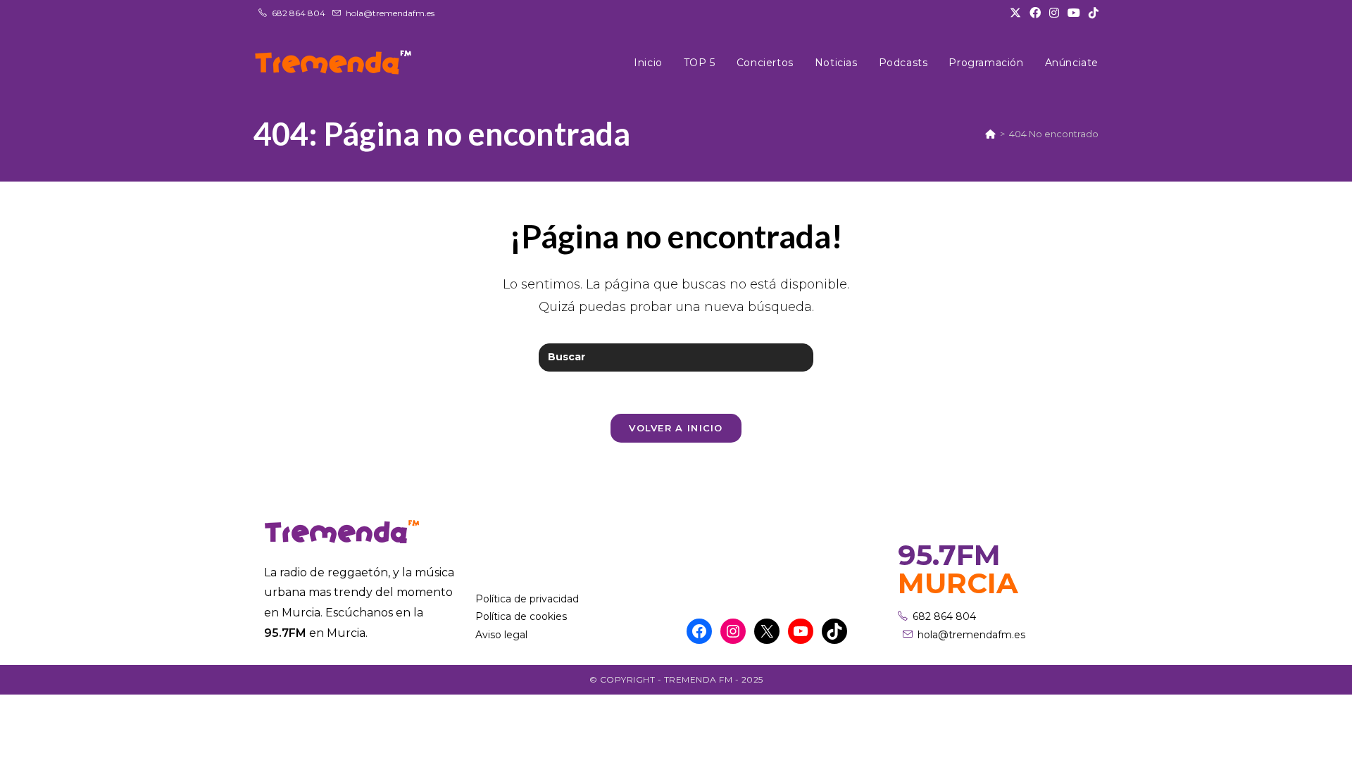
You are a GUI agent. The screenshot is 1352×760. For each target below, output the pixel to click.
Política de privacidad (527, 599)
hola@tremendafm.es (390, 13)
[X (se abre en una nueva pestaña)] (1015, 13)
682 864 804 (298, 13)
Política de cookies (521, 616)
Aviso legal (501, 634)
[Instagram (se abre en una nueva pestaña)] (1054, 13)
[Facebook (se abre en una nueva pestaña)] (1035, 13)
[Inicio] (990, 133)
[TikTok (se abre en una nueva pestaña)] (1091, 13)
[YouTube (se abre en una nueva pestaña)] (1073, 13)
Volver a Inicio (676, 427)
